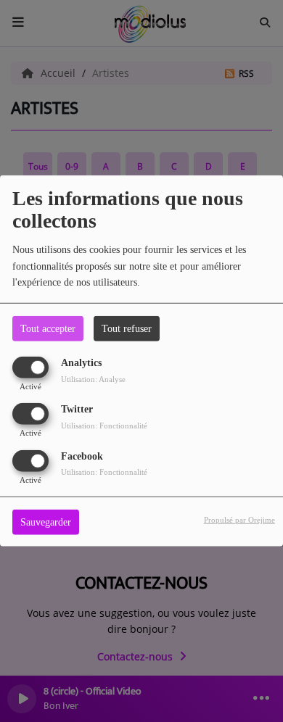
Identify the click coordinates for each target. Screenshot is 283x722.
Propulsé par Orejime (239, 519)
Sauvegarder (45, 521)
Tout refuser (127, 328)
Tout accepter (47, 328)
